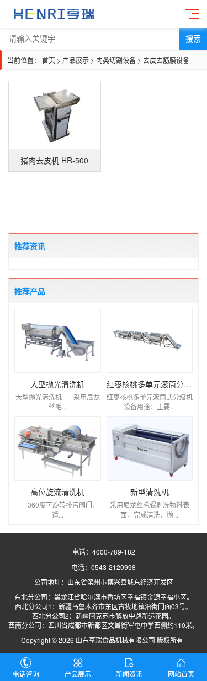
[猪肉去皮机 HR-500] (54, 115)
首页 (48, 60)
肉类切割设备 (116, 60)
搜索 (193, 38)
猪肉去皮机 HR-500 (54, 160)
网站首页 (181, 673)
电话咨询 (26, 673)
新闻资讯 (129, 673)
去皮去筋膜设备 (166, 60)
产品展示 (75, 60)
